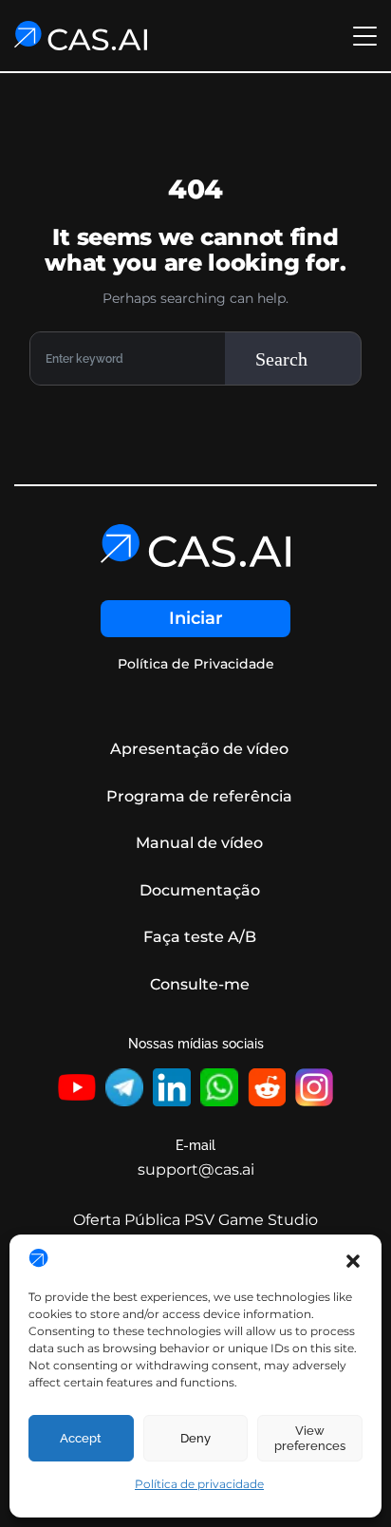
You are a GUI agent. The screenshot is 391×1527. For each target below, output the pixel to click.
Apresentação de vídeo (199, 749)
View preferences (309, 1438)
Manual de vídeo (199, 843)
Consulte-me (200, 984)
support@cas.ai (196, 1169)
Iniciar (196, 618)
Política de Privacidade (196, 664)
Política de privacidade (199, 1484)
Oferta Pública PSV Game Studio (195, 1220)
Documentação (200, 890)
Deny (195, 1438)
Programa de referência (199, 796)
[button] (353, 1259)
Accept (81, 1438)
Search (281, 359)
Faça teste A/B (199, 937)
